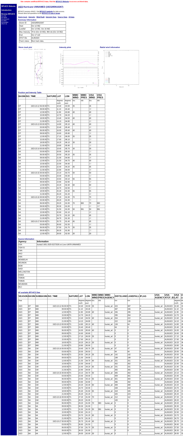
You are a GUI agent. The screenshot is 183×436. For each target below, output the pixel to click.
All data (71, 17)
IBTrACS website (46, 11)
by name (4, 17)
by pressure (5, 19)
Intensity (32, 17)
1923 (20, 7)
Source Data (62, 17)
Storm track (22, 17)
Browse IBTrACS (8, 14)
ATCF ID (4, 24)
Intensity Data (51, 17)
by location (4, 22)
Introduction (6, 10)
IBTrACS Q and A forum (51, 13)
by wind (3, 20)
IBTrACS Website (62, 2)
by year (3, 16)
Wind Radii (40, 17)
